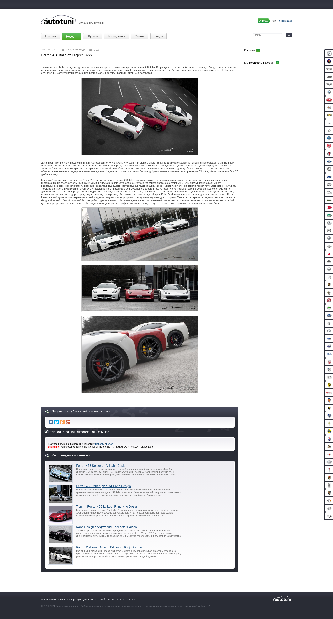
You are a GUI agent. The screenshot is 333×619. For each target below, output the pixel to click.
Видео (158, 36)
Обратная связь (115, 599)
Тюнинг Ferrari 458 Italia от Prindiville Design (107, 506)
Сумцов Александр (75, 50)
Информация (74, 599)
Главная (50, 36)
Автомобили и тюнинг (53, 599)
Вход (265, 20)
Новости (71, 36)
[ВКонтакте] (51, 422)
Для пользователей (94, 599)
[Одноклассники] (62, 422)
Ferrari (109, 444)
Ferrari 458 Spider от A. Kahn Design (101, 465)
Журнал (92, 36)
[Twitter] (56, 422)
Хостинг (130, 599)
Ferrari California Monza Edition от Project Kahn (109, 547)
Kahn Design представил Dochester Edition (106, 527)
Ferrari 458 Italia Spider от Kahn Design (103, 486)
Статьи (139, 36)
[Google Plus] (68, 422)
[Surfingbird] (73, 422)
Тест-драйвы (116, 36)
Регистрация (285, 20)
